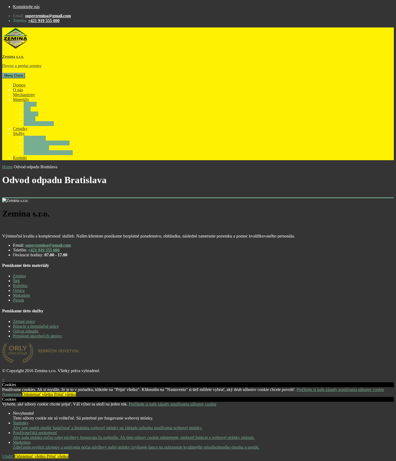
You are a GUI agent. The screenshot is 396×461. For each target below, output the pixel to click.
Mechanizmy (24, 94)
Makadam (21, 295)
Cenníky (20, 128)
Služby (19, 133)
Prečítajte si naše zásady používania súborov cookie (340, 389)
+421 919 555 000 (44, 20)
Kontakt (20, 157)
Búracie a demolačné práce (47, 143)
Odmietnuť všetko (38, 394)
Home (7, 167)
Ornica (29, 119)
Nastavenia (12, 394)
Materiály (21, 99)
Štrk (27, 109)
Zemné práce (35, 138)
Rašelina (31, 114)
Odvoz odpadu (36, 148)
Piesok (18, 300)
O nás (18, 90)
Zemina (30, 104)
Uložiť (8, 456)
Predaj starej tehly (39, 123)
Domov (19, 85)
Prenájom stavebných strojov (48, 153)
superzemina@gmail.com (48, 15)
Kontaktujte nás (26, 6)
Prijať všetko (65, 394)
